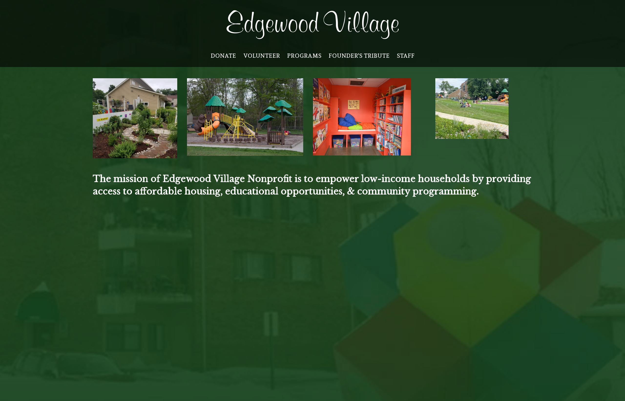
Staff (406, 55)
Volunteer (261, 55)
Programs (304, 55)
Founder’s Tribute (359, 55)
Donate (223, 55)
